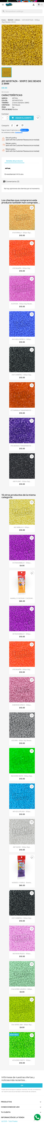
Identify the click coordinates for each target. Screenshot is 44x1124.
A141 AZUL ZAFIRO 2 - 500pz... (22, 339)
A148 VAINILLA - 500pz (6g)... (22, 233)
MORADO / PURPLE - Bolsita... (22, 883)
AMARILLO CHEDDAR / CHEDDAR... (22, 598)
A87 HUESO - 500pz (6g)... (22, 847)
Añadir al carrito (22, 118)
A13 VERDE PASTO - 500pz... (22, 1060)
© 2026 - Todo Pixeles (9, 1121)
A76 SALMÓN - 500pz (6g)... (22, 268)
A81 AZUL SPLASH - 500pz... (22, 811)
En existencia (10, 174)
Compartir (12, 125)
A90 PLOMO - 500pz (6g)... (22, 481)
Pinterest (22, 125)
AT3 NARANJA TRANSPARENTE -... (22, 410)
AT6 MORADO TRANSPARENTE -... (22, 446)
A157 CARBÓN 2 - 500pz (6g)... (22, 375)
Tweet (17, 125)
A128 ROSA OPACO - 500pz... (22, 705)
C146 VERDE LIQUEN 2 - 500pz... (22, 989)
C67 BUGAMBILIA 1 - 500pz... (22, 563)
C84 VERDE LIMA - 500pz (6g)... (22, 1025)
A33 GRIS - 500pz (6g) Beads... (22, 740)
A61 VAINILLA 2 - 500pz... (22, 527)
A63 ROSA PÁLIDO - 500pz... (22, 954)
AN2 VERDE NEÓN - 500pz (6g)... (22, 776)
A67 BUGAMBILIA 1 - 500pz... (22, 634)
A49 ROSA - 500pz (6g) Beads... (22, 304)
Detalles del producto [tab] (14, 161)
